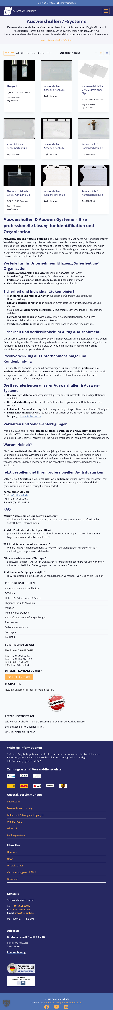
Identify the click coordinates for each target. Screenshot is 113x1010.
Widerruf (12, 828)
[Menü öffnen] (105, 11)
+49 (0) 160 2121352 (21, 659)
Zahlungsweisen (16, 835)
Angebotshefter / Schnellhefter (22, 588)
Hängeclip (12, 86)
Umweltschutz (15, 865)
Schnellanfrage (19, 677)
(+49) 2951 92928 (21, 909)
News (10, 859)
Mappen (9, 607)
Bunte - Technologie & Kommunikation (63, 1002)
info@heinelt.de (19, 495)
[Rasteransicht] (101, 53)
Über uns (12, 852)
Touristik (10, 636)
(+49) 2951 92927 (21, 906)
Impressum (13, 801)
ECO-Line (10, 593)
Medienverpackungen (17, 612)
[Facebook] (46, 1007)
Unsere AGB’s (14, 821)
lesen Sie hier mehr (30, 416)
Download (12, 879)
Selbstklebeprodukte (16, 627)
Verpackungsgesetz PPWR (21, 872)
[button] (6, 1003)
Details (19, 105)
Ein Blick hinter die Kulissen (20, 731)
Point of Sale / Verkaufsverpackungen (25, 617)
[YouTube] (56, 1007)
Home (43, 40)
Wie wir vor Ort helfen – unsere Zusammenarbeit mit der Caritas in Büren (45, 721)
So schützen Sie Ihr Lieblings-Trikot (24, 726)
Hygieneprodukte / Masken (20, 603)
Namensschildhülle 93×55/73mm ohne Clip (92, 90)
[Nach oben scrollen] (109, 911)
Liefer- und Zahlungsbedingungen (25, 815)
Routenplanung (16, 952)
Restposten (11, 622)
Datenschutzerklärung (19, 808)
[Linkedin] (66, 1007)
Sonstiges (10, 632)
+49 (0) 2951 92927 (20, 655)
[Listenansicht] (107, 53)
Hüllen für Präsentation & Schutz (23, 598)
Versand (14, 100)
